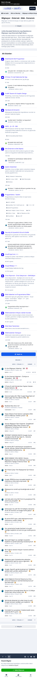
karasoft (16, 308)
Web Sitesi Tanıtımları (12, 326)
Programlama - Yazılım (12, 195)
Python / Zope (11, 213)
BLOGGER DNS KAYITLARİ (15, 142)
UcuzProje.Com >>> (11, 254)
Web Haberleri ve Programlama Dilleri (17, 294)
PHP (29, 210)
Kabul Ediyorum (19, 670)
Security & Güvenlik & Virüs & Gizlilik (17, 232)
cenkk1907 (18, 162)
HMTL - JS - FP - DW (11, 126)
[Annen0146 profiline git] (6, 72)
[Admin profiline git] (6, 87)
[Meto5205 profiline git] (6, 143)
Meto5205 (17, 144)
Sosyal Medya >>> (11, 266)
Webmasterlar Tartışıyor (13, 333)
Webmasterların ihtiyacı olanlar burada (18, 313)
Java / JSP (20, 216)
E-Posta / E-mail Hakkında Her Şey (16, 77)
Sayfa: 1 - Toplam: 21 (17, 364)
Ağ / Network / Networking (15, 176)
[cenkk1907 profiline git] (6, 161)
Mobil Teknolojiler (26, 179)
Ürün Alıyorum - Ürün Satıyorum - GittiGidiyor (20, 275)
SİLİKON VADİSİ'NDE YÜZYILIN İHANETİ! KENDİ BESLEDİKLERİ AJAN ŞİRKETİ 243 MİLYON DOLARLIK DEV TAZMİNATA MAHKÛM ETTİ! (21, 246)
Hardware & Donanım (12, 110)
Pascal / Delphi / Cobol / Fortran (16, 210)
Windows (10, 182)
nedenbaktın (13, 407)
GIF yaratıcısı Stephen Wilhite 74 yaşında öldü (21, 103)
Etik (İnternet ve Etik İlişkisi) (14, 149)
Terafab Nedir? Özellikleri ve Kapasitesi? (19, 120)
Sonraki (30, 364)
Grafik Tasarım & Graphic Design (16, 93)
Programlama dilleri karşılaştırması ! (18, 306)
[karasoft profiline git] (6, 307)
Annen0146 (17, 73)
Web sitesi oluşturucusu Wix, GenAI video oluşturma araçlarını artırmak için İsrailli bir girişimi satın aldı (20, 344)
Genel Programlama (13, 208)
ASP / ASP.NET (11, 202)
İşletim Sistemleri (11, 167)
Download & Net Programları (14, 59)
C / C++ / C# (31, 205)
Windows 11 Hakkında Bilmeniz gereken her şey (21, 188)
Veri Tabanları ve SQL (24, 213)
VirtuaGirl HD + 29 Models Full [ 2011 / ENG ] (20, 71)
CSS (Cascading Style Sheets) (15, 136)
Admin (17, 89)
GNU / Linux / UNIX (13, 179)
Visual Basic (11, 216)
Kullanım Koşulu (13, 665)
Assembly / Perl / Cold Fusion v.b (16, 205)
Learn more (3, 3)
